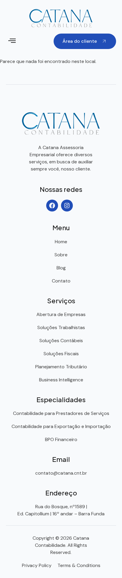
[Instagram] (67, 205)
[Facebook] (52, 205)
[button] (12, 41)
